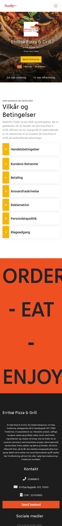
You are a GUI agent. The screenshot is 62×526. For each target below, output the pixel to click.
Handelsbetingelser (25, 149)
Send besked (31, 505)
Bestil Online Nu (31, 59)
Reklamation (20, 205)
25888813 (33, 479)
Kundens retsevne (24, 164)
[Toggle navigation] (56, 6)
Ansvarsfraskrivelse (25, 191)
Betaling (17, 177)
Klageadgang (21, 232)
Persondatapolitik (24, 218)
